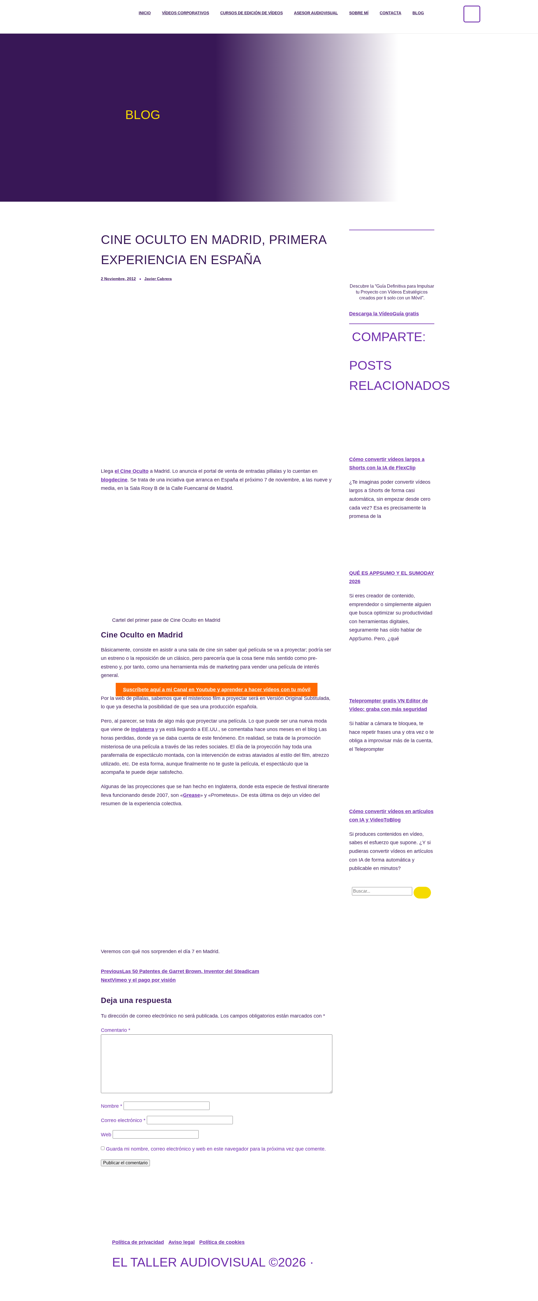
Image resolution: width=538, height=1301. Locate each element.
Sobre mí (358, 13)
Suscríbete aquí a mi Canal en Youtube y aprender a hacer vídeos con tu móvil (216, 689)
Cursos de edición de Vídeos (251, 13)
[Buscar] (422, 893)
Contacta (390, 13)
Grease (191, 795)
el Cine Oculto (132, 471)
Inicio (145, 13)
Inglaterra (142, 729)
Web (106, 1134)
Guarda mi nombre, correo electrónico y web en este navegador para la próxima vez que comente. (216, 1148)
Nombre (111, 1106)
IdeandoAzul (189, 1282)
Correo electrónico (123, 1120)
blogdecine (114, 480)
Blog (418, 13)
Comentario (115, 1030)
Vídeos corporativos (185, 13)
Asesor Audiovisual (316, 13)
